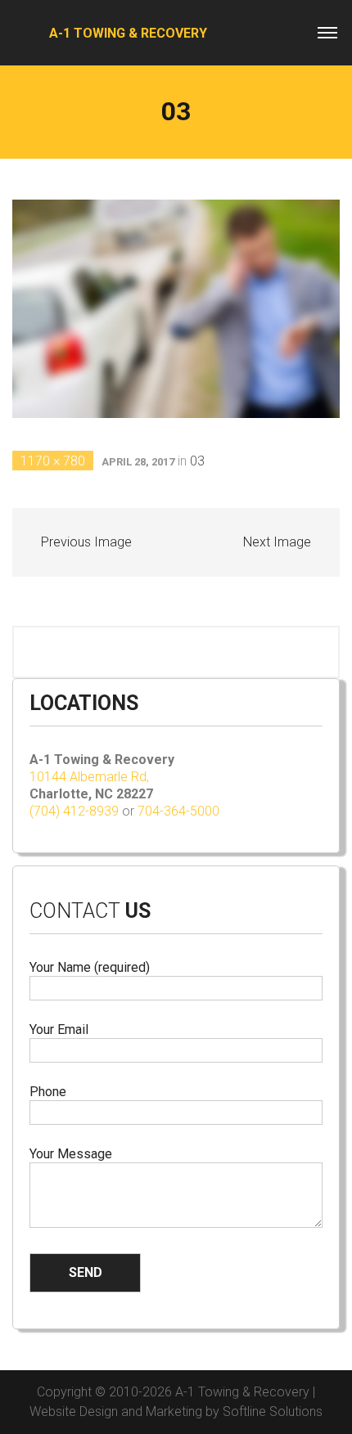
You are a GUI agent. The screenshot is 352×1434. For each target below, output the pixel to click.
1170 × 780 (52, 461)
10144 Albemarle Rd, (90, 776)
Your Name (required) (89, 967)
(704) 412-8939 (74, 811)
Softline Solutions (273, 1411)
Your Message (70, 1154)
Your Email (58, 1029)
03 (197, 461)
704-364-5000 (178, 811)
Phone (47, 1091)
